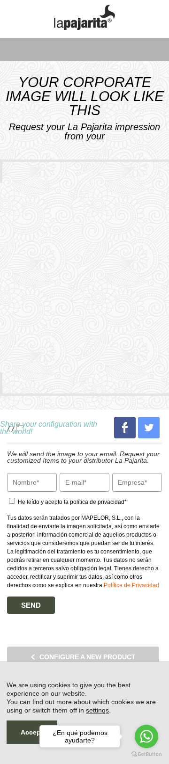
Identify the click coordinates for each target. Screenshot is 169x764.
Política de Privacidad (131, 585)
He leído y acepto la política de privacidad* (71, 502)
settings (97, 710)
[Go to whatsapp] (146, 736)
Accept (32, 732)
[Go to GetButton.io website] (146, 754)
